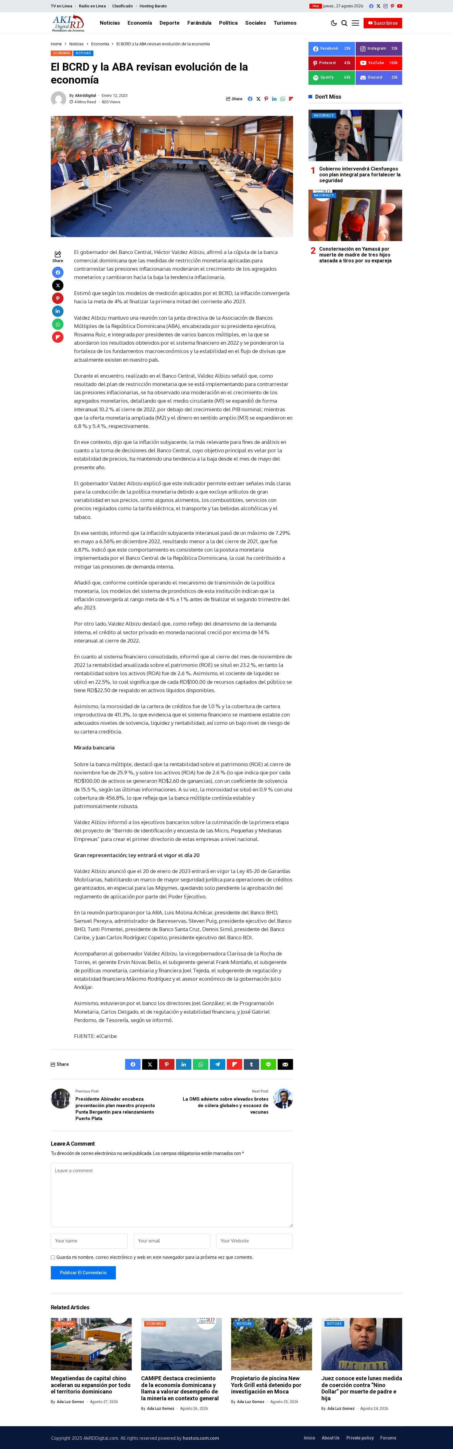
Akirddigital (85, 95)
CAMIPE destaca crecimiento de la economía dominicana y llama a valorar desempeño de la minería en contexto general (180, 1388)
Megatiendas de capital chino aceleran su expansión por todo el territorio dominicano (91, 1385)
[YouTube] (399, 6)
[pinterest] (392, 6)
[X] (378, 6)
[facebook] (371, 6)
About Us (331, 1437)
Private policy (360, 1437)
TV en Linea (61, 6)
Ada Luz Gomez (70, 1402)
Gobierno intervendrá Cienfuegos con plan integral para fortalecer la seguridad (360, 174)
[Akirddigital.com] (68, 23)
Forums (388, 1437)
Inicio (309, 1437)
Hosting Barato (153, 6)
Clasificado (122, 6)
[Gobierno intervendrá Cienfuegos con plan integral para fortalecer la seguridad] (355, 135)
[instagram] (385, 6)
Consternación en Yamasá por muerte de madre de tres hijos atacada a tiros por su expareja (355, 254)
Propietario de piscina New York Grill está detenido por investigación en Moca (266, 1385)
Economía (100, 43)
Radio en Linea (92, 6)
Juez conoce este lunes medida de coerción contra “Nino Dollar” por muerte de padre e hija (361, 1388)
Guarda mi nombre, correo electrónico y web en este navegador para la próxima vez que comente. (154, 1257)
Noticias (76, 43)
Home (56, 43)
